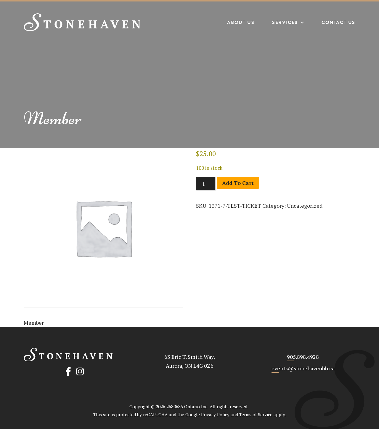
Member (53, 118)
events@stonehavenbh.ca (303, 368)
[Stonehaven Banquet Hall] (82, 22)
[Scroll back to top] (356, 406)
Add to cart (238, 182)
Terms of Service (255, 414)
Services (285, 22)
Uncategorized (304, 205)
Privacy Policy (215, 414)
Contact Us (338, 22)
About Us (240, 22)
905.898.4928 (303, 356)
